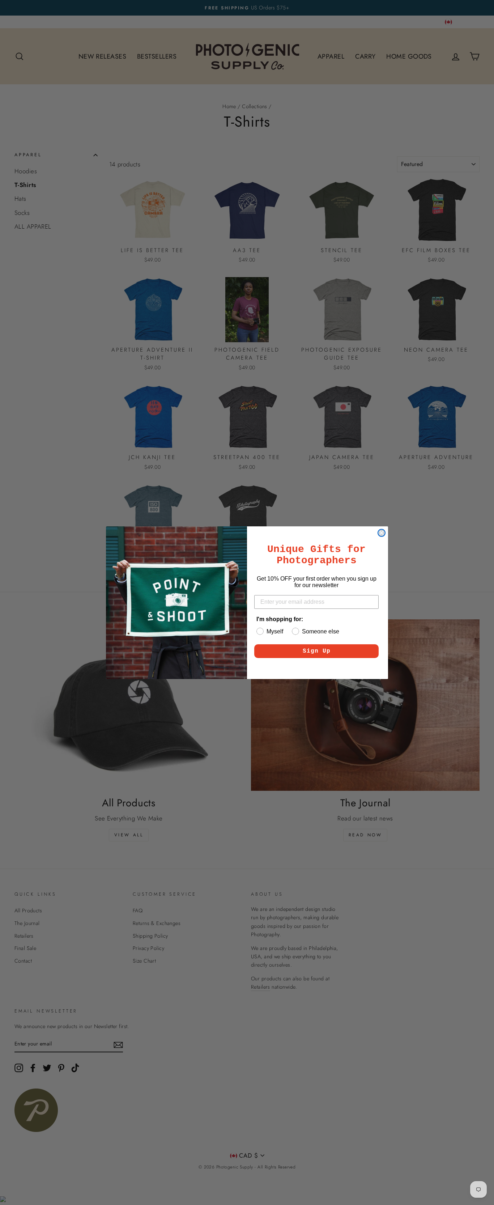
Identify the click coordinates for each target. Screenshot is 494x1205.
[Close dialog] (381, 532)
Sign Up (317, 651)
